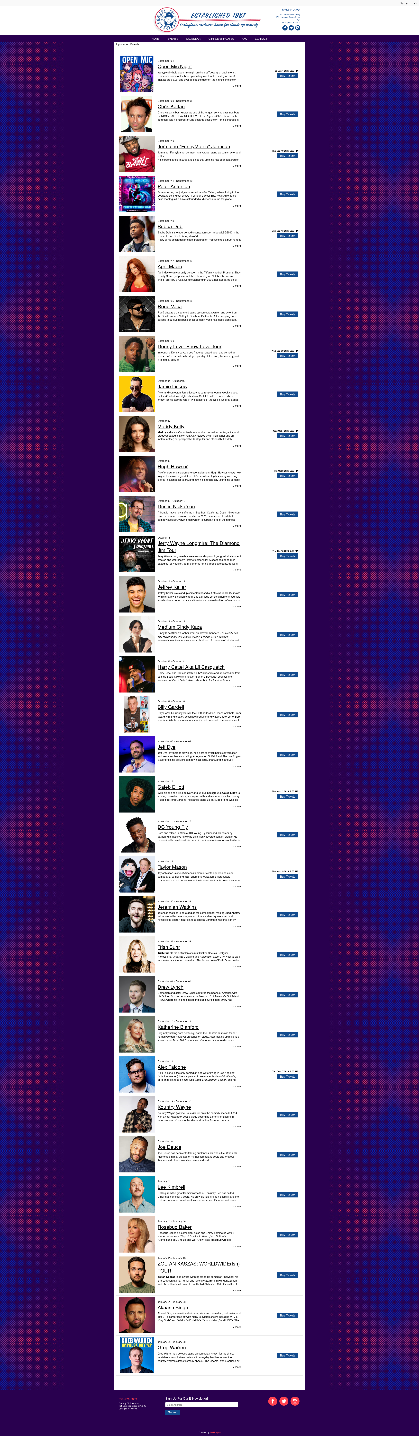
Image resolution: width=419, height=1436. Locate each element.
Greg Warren (172, 1347)
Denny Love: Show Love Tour (189, 346)
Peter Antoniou (174, 186)
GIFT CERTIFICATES (221, 38)
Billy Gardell (171, 706)
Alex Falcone (172, 1066)
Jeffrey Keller (172, 586)
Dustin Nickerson (176, 506)
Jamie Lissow (172, 386)
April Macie (170, 266)
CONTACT (261, 38)
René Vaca (170, 306)
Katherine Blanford (178, 1026)
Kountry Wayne (174, 1106)
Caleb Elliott (171, 786)
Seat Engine (215, 1432)
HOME (156, 38)
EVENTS (172, 38)
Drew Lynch (170, 986)
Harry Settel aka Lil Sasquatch (191, 666)
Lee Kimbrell (171, 1186)
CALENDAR (193, 38)
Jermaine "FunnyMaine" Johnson (194, 146)
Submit (172, 1412)
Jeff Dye (166, 746)
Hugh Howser (173, 466)
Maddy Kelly (171, 426)
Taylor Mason (172, 866)
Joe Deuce (169, 1146)
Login (414, 3)
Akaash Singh (173, 1307)
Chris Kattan (171, 106)
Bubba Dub (170, 226)
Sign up (404, 3)
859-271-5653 (291, 10)
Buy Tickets (287, 75)
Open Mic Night (175, 66)
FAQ (244, 38)
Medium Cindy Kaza (180, 626)
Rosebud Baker (175, 1226)
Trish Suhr (169, 946)
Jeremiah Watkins (177, 906)
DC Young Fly (173, 826)
